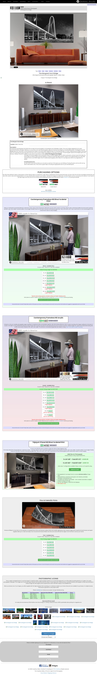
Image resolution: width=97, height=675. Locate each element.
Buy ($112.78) (50, 542)
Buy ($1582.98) (50, 280)
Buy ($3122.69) (50, 407)
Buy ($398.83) (50, 550)
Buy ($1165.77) (50, 397)
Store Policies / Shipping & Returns (48, 673)
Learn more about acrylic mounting (74, 327)
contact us (66, 177)
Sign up (48, 659)
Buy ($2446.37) (50, 403)
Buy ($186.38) (50, 545)
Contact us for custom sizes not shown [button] (48, 300)
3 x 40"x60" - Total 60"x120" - (75, 463)
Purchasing (22, 1)
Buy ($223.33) (50, 547)
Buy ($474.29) (50, 392)
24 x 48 (48, 278)
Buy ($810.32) (50, 395)
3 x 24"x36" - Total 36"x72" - (75, 459)
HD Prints (43, 191)
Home (4, 1)
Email (48, 654)
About (9, 1)
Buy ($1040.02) (50, 278)
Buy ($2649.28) (50, 287)
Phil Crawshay (57, 669)
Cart (42, 1)
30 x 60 (48, 280)
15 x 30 (48, 273)
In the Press (35, 1)
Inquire (50, 411)
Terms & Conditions (59, 297)
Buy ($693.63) (50, 555)
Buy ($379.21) (50, 273)
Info (29, 1)
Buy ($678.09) (50, 275)
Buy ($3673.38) (50, 291)
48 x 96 (48, 292)
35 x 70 (48, 284)
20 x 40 (48, 275)
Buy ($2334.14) (50, 283)
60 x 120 (48, 415)
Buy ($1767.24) (50, 400)
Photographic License (51, 191)
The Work (15, 1)
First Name (48, 644)
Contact (48, 1)
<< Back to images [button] (48, 634)
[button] (75, 469)
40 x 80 (48, 288)
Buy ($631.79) (50, 552)
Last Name (48, 649)
